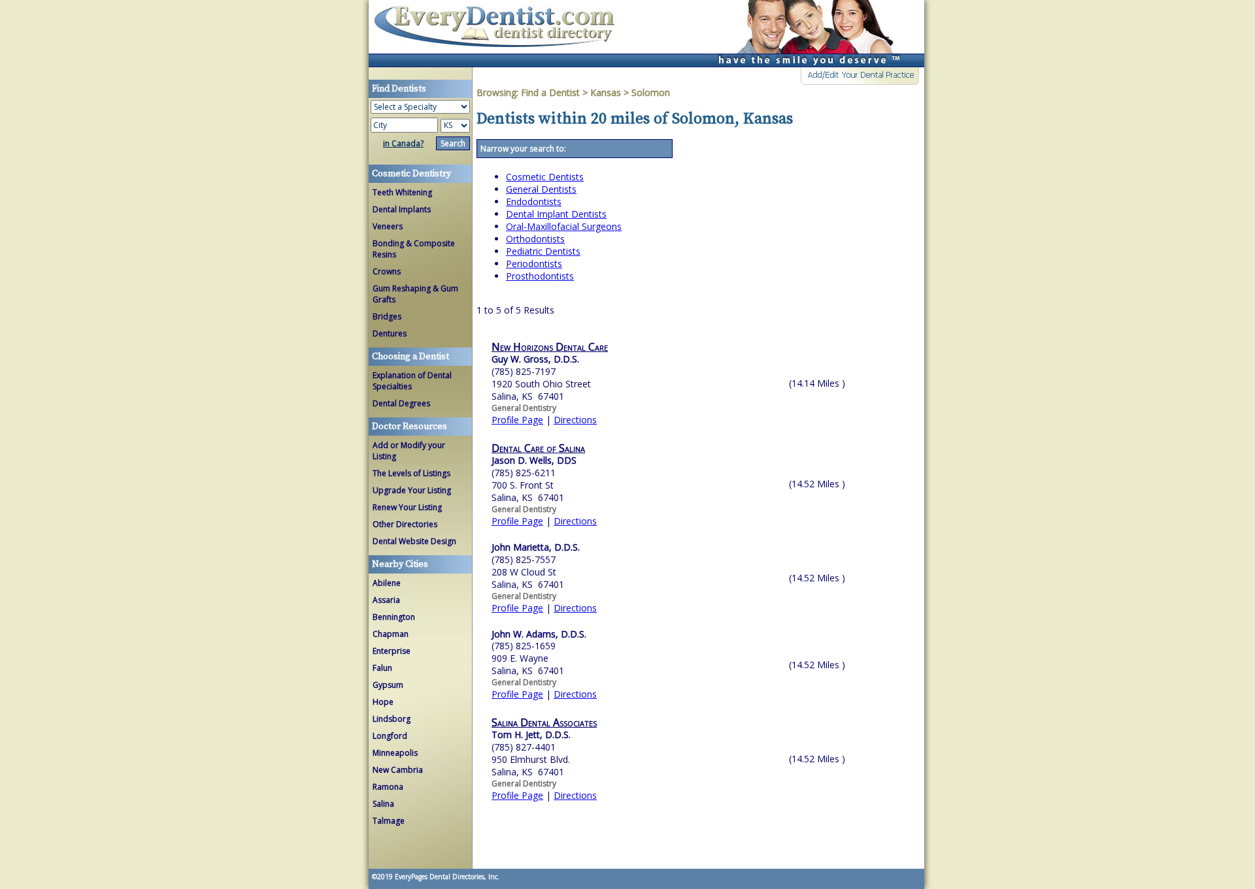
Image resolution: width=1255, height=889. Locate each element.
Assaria (386, 600)
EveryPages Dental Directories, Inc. (446, 876)
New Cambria (398, 769)
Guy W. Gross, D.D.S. (535, 359)
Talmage (389, 820)
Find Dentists (499, 33)
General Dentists (541, 189)
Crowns (387, 271)
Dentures (390, 333)
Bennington (394, 616)
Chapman (391, 633)
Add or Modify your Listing (409, 451)
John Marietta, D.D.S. (536, 547)
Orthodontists (535, 239)
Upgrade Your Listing (412, 490)
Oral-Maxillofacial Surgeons (564, 226)
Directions (575, 419)
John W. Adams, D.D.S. (539, 634)
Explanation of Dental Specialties (412, 381)
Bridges (387, 316)
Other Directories (405, 524)
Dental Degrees (401, 403)
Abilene (387, 583)
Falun (382, 667)
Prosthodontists (540, 276)
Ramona (388, 786)
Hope (383, 701)
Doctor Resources (409, 426)
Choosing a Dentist (410, 357)
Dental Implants (402, 209)
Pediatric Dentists (543, 251)
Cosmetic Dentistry (411, 174)
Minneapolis (395, 752)
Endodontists (533, 201)
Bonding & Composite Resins (414, 249)
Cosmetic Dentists (545, 176)
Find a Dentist (550, 92)
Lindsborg (391, 718)
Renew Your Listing (407, 507)
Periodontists (534, 263)
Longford (390, 735)
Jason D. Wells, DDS (534, 460)
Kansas (605, 92)
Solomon (650, 92)
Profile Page (517, 419)
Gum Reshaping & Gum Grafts (415, 294)
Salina (383, 803)
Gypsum (388, 684)
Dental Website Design (414, 541)
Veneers (388, 226)
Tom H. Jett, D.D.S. (531, 734)
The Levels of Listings (411, 473)
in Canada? (403, 143)
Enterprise (391, 650)
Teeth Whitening (402, 192)
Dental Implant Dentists (556, 214)
